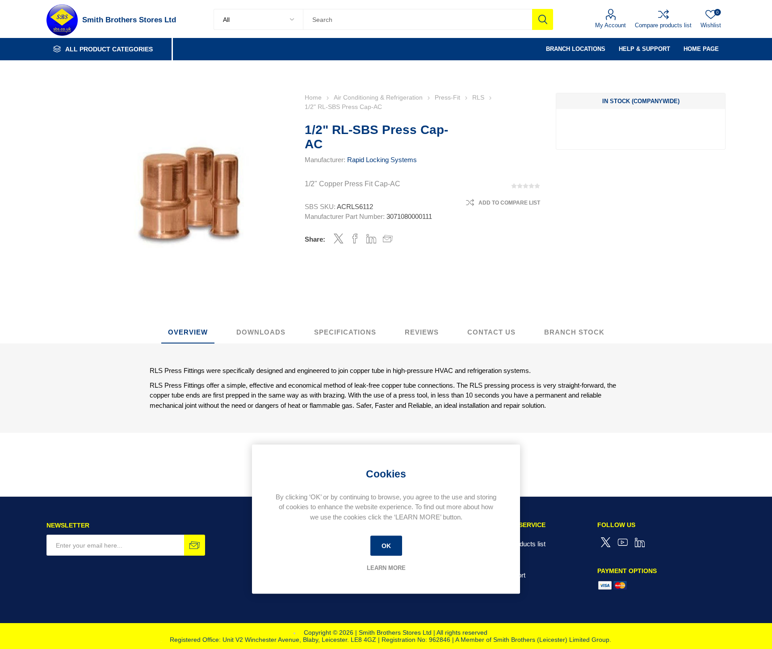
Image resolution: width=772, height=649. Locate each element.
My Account (610, 25)
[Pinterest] (640, 542)
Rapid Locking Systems (382, 159)
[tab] (187, 332)
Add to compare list (509, 203)
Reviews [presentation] (422, 332)
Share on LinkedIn (371, 238)
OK (386, 545)
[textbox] (417, 19)
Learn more (386, 568)
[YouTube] (623, 542)
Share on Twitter (339, 238)
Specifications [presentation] (345, 332)
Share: (315, 239)
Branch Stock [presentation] (574, 332)
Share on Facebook (355, 238)
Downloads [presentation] (260, 332)
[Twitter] (606, 542)
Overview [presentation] (188, 332)
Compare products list (663, 25)
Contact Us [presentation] (491, 332)
